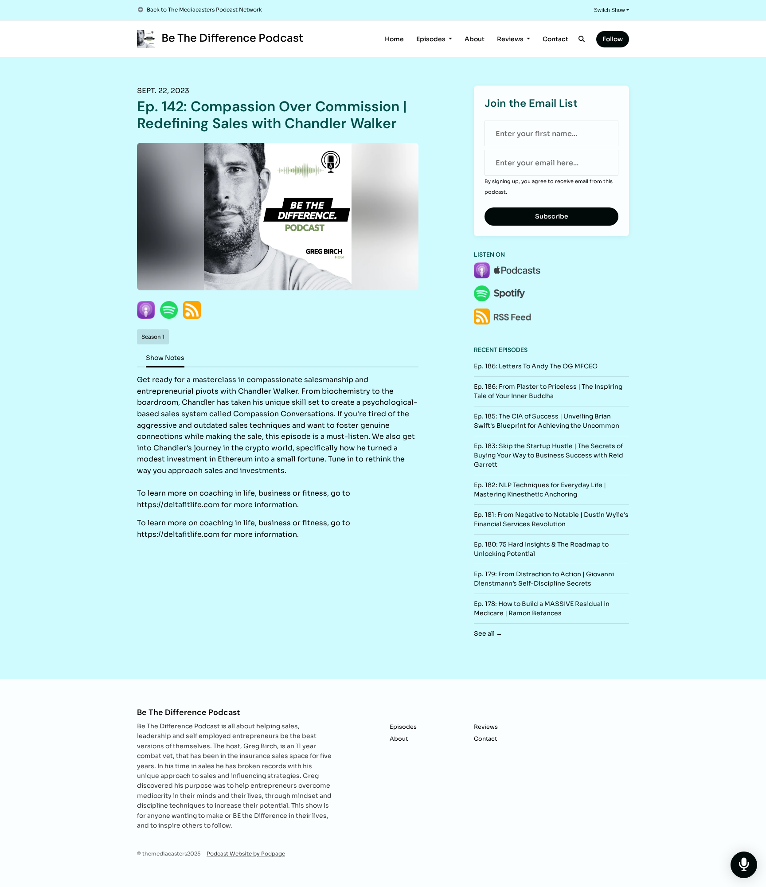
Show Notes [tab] (165, 358)
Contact (555, 39)
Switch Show (609, 10)
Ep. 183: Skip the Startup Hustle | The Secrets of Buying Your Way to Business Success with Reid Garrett (548, 455)
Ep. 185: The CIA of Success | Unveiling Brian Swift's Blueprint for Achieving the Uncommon (546, 421)
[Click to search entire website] (582, 39)
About (475, 39)
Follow (612, 39)
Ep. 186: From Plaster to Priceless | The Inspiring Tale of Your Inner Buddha (548, 391)
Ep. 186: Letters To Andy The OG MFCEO (536, 366)
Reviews (511, 39)
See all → (488, 633)
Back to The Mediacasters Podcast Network (204, 9)
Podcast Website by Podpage (246, 853)
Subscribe (551, 216)
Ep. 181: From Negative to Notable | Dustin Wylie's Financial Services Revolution (551, 519)
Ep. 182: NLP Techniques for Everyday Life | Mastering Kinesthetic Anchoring (540, 489)
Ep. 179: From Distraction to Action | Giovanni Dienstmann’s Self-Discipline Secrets (544, 578)
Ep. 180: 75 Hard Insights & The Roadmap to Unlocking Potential (541, 549)
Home (394, 39)
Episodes (431, 39)
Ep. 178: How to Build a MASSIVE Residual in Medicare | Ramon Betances (542, 608)
